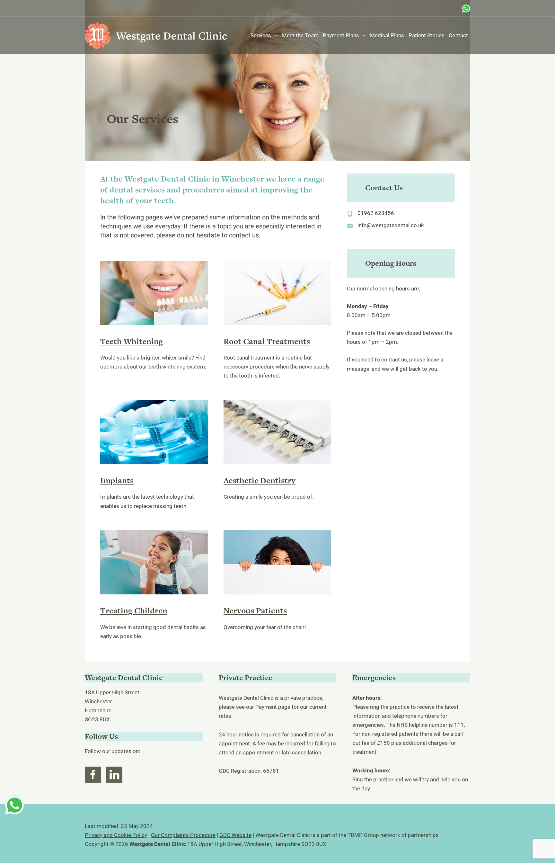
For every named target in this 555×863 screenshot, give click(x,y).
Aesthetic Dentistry (259, 480)
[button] (274, 35)
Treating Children (133, 610)
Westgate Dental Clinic (171, 35)
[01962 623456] (370, 213)
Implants (117, 480)
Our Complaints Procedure (183, 835)
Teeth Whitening (131, 341)
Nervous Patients (255, 610)
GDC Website (235, 835)
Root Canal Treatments (267, 341)
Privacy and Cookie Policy (116, 835)
